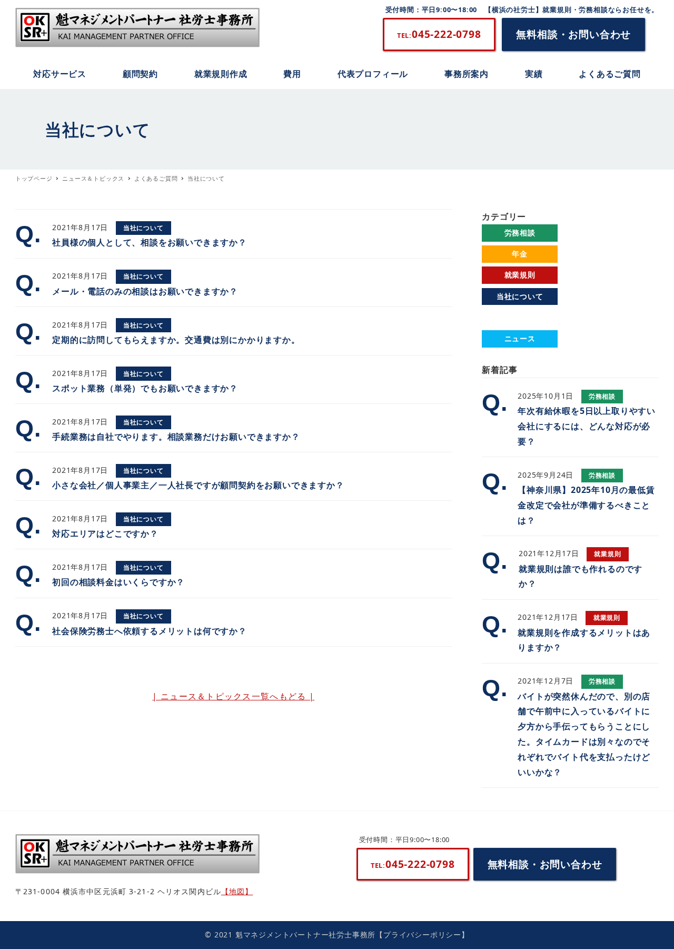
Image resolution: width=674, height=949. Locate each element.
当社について (520, 296)
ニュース (520, 338)
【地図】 (237, 891)
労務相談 (520, 233)
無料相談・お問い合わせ (573, 34)
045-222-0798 (439, 34)
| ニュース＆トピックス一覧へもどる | (233, 696)
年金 (520, 254)
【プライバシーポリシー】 (422, 935)
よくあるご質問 (519, 317)
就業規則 (520, 275)
